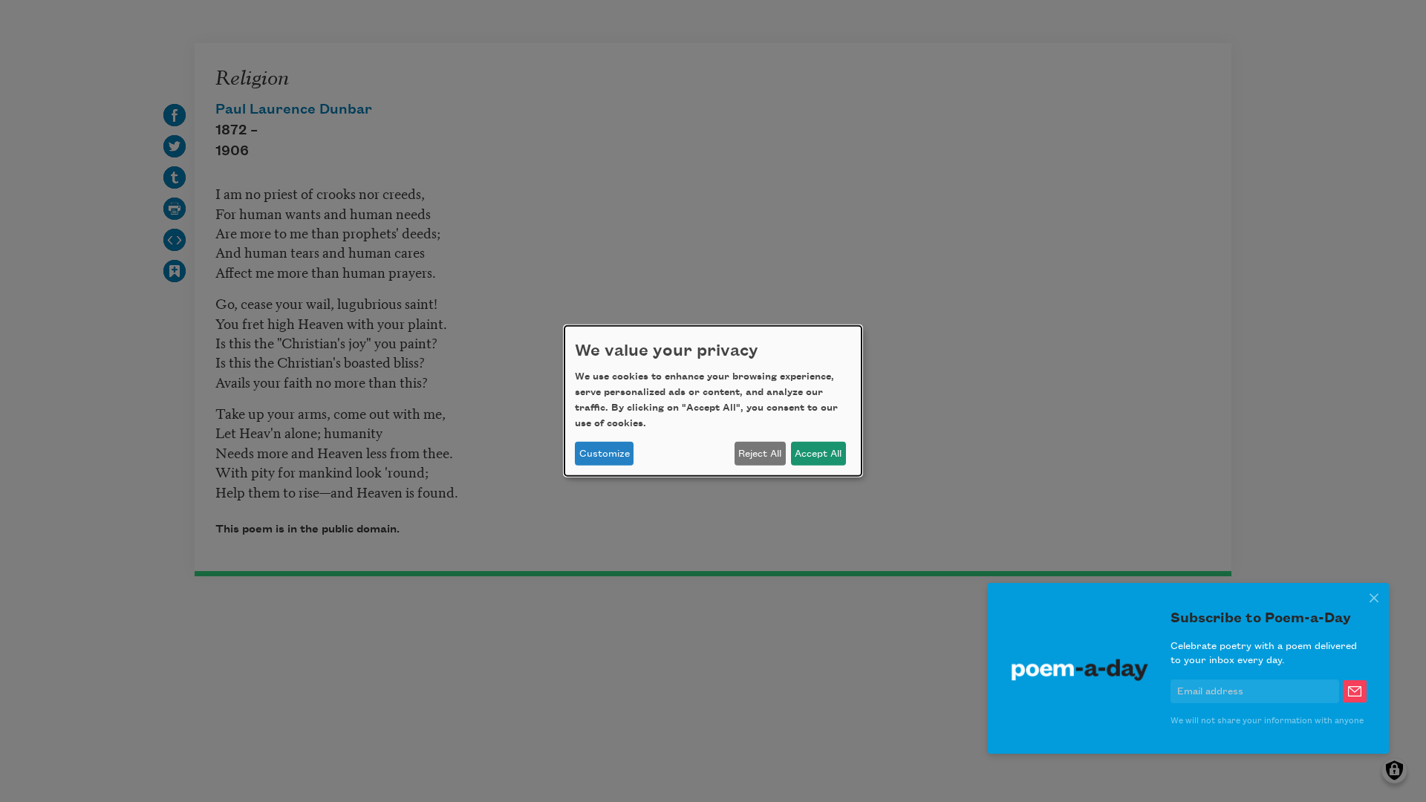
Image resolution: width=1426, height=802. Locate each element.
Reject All (759, 454)
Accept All (818, 454)
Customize (604, 454)
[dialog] (713, 401)
